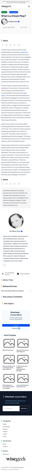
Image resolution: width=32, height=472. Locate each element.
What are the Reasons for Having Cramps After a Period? (9, 367)
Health (5, 424)
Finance (5, 429)
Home (4, 436)
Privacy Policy (4, 469)
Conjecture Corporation (17, 467)
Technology (6, 426)
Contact (5, 446)
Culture (5, 434)
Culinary (5, 431)
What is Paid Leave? (8, 350)
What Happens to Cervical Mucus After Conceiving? (8, 386)
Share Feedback (25, 273)
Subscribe (16, 325)
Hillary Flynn (13, 21)
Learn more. (23, 2)
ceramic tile (24, 52)
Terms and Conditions (13, 469)
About (4, 444)
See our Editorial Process (9, 273)
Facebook (6, 454)
